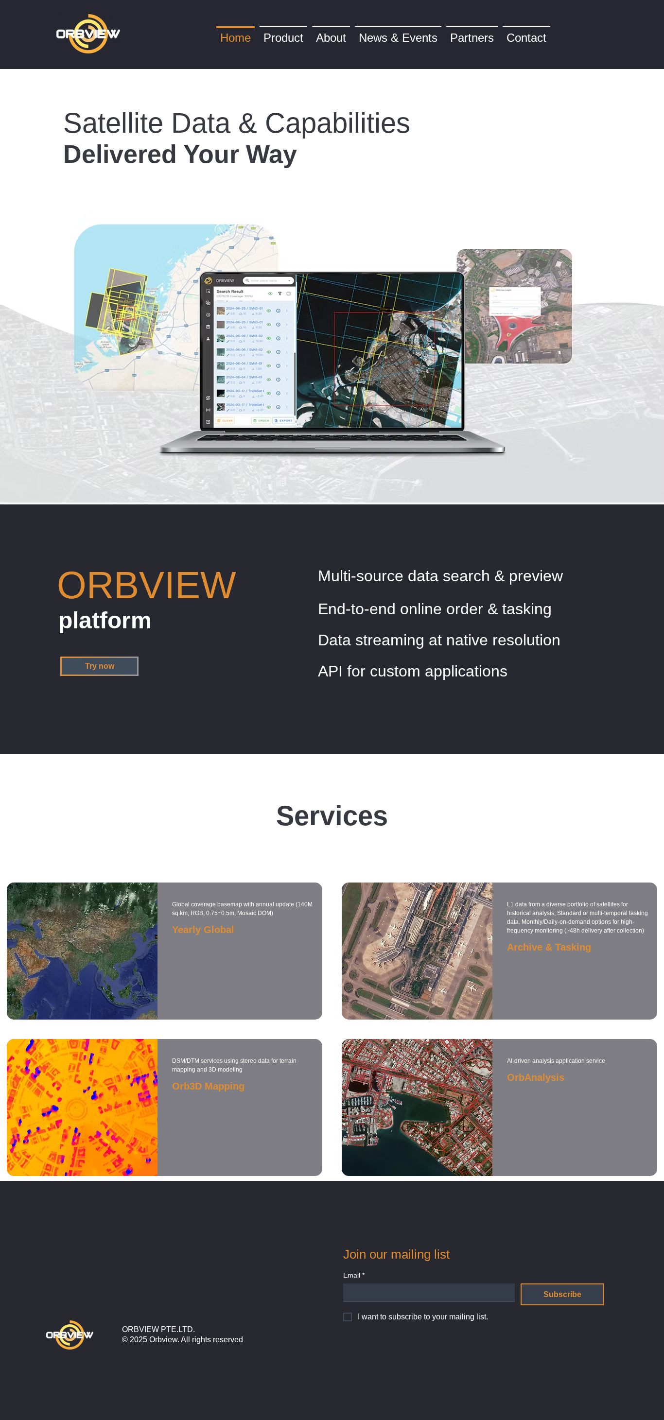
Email (354, 1275)
